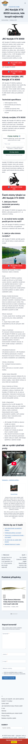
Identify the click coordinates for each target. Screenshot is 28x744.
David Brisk (5, 20)
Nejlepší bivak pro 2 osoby (12, 544)
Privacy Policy (5, 715)
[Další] (23, 596)
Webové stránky (7, 668)
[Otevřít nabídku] (25, 3)
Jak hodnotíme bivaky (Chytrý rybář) (12, 706)
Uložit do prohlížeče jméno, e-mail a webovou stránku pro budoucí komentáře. (15, 673)
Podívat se (14, 742)
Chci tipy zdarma (14, 152)
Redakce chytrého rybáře (9, 718)
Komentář (6, 633)
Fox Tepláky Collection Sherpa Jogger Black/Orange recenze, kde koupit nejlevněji (21, 561)
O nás (3, 708)
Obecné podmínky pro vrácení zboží (12, 713)
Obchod (4, 711)
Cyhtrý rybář (5, 703)
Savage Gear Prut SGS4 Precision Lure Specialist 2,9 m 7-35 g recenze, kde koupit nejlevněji (7, 561)
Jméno (5, 654)
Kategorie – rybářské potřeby (10, 480)
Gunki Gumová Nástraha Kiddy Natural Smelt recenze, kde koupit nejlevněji (13, 602)
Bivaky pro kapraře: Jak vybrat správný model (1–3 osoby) (13, 700)
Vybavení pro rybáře (13, 6)
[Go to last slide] (4, 596)
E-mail (5, 661)
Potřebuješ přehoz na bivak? (13, 533)
